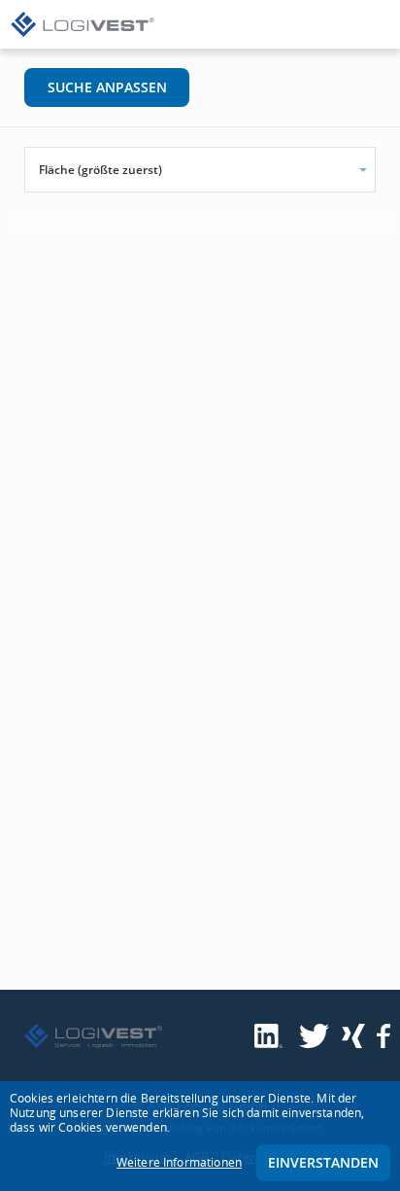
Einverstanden (323, 1162)
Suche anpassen (107, 87)
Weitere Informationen (179, 1162)
